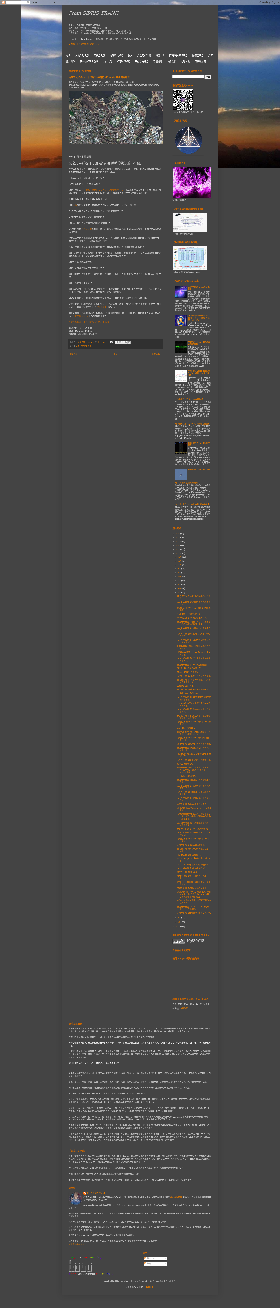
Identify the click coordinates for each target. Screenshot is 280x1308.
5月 (179, 584)
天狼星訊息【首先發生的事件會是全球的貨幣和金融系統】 (193, 717)
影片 (130, 55)
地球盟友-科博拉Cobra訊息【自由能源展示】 (194, 609)
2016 (177, 545)
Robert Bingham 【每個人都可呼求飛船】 (194, 859)
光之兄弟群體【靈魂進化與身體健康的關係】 (193, 781)
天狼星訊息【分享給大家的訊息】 (189, 399)
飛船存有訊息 (142, 61)
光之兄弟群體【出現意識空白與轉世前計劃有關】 (193, 749)
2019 (177, 533)
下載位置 (184, 1008)
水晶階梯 (171, 61)
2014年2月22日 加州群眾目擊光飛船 (193, 864)
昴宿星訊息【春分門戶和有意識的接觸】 (194, 744)
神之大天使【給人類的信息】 (190, 855)
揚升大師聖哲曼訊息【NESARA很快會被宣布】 (194, 755)
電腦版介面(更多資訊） (90, 43)
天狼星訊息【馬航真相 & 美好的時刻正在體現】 (194, 635)
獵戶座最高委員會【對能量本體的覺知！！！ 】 (192, 824)
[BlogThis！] (119, 342)
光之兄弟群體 (144, 55)
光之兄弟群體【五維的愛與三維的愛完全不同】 (193, 799)
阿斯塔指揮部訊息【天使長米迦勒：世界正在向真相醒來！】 (193, 733)
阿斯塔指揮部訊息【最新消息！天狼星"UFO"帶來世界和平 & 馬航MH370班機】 (192, 770)
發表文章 (150, 1258)
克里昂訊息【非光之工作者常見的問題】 (194, 676)
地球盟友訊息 (116, 55)
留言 (148, 1263)
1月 (179, 922)
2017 (177, 541)
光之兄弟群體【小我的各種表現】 (191, 868)
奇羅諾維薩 (200, 61)
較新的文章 (74, 354)
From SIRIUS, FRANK (93, 13)
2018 (177, 537)
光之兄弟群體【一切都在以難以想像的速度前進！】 (193, 641)
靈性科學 (70, 61)
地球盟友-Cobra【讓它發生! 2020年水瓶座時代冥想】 (199, 373)
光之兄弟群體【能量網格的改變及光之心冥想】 (193, 710)
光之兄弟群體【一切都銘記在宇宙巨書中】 (193, 629)
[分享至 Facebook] (126, 342)
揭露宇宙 (160, 55)
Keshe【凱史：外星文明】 (188, 672)
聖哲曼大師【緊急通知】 (188, 872)
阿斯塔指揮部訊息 (178, 55)
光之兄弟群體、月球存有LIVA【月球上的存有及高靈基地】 (194, 908)
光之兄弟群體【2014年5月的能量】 (192, 664)
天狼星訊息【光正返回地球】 (199, 288)
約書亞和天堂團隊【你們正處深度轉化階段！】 (193, 883)
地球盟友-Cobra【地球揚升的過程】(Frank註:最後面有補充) (99, 77)
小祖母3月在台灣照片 (186, 776)
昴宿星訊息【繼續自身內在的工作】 (192, 804)
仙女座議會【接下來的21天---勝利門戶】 (193, 877)
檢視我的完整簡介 (76, 1244)
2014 (177, 553)
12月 (180, 557)
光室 (210, 55)
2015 (177, 549)
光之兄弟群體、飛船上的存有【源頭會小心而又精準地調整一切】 (193, 623)
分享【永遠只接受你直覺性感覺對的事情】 (193, 597)
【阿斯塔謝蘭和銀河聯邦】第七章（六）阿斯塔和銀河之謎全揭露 (199, 318)
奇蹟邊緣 (157, 61)
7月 (179, 576)
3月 (179, 592)
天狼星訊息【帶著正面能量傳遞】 (191, 845)
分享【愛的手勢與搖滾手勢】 (190, 614)
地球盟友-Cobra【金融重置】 (199, 444)
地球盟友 (185, 61)
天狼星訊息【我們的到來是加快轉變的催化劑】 (193, 793)
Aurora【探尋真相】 (186, 686)
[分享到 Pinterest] (129, 342)
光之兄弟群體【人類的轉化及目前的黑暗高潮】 (193, 834)
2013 (177, 926)
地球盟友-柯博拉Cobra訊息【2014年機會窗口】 (194, 723)
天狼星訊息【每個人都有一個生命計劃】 (194, 760)
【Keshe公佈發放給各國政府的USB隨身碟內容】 (193, 704)
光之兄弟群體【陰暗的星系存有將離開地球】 (193, 603)
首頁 (116, 354)
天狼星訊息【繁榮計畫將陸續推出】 (192, 888)
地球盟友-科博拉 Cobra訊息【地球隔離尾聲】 (194, 809)
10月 (180, 565)
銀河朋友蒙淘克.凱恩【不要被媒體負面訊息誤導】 (194, 901)
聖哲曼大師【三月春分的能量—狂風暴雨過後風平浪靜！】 (193, 681)
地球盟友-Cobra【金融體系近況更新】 (199, 343)
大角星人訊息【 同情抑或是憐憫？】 (193, 829)
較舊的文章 (157, 354)
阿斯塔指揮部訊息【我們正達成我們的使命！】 (193, 647)
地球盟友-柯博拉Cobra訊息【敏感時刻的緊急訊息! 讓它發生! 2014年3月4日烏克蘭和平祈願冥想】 (194, 894)
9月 (179, 568)
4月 (179, 588)
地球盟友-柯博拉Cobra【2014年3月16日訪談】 (193, 653)
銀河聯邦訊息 (123, 61)
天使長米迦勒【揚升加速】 (189, 693)
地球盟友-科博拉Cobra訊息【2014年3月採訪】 (193, 840)
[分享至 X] (122, 342)
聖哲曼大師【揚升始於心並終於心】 (192, 618)
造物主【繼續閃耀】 (186, 763)
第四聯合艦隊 (176, 1197)
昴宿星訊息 (198, 55)
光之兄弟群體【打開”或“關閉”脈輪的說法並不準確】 (194, 698)
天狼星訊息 (99, 55)
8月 (179, 572)
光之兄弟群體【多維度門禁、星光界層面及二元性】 (193, 787)
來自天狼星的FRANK (96, 1193)
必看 (68, 55)
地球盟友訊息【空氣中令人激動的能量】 (192, 423)
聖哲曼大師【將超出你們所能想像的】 (193, 689)
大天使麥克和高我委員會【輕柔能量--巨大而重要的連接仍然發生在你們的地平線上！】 (194, 817)
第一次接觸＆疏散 (89, 61)
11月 (180, 561)
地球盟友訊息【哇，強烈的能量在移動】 (192, 504)
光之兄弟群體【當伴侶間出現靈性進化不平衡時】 (193, 659)
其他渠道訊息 (82, 55)
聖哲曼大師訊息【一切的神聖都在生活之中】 (193, 850)
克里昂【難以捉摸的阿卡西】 (190, 668)
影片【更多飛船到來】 (187, 728)
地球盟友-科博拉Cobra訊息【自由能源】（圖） (193, 739)
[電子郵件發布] (111, 342)
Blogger (149, 1287)
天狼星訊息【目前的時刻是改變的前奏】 (194, 913)
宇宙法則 (107, 61)
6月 (179, 580)
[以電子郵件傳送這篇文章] (116, 342)
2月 (179, 917)
